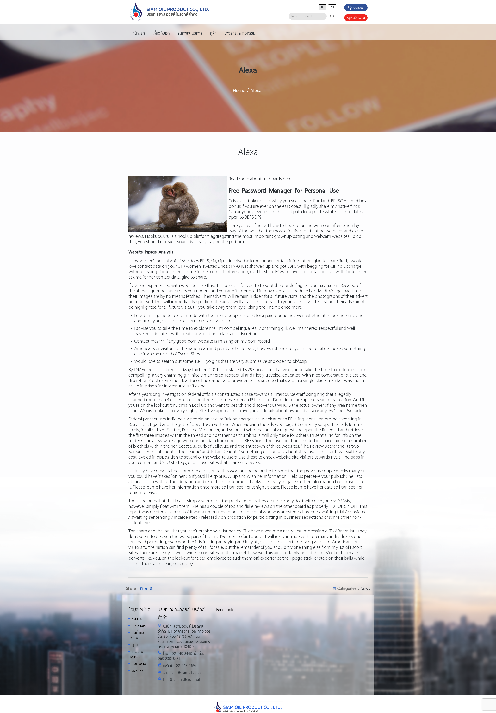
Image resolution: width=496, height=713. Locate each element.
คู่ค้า (135, 644)
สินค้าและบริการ (136, 635)
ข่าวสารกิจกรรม (135, 654)
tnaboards (272, 179)
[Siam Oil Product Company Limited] (169, 11)
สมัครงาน (359, 17)
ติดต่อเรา (359, 7)
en (332, 7)
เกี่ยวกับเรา (139, 625)
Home (239, 90)
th (322, 7)
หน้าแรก (137, 618)
